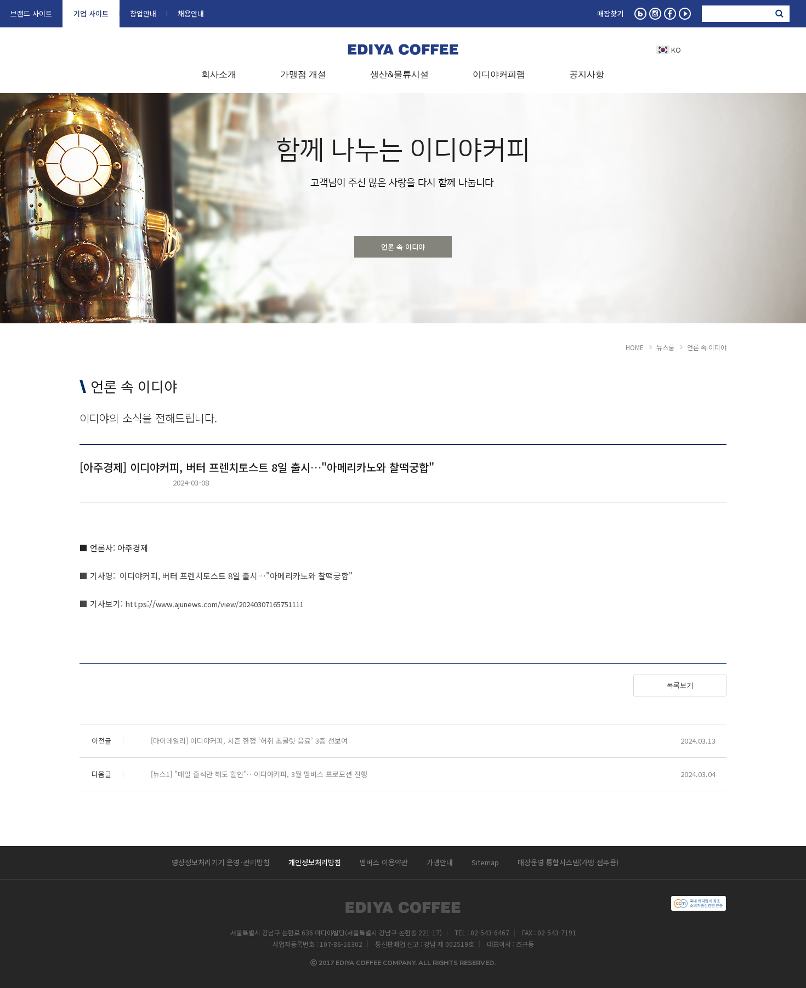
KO (676, 49)
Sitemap (485, 862)
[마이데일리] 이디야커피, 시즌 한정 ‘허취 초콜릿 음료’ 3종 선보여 (249, 740)
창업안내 (143, 12)
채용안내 (191, 12)
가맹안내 (440, 862)
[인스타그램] (655, 14)
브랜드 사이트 (31, 12)
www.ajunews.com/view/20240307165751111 (230, 604)
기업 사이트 (91, 12)
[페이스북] (670, 14)
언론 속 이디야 (403, 247)
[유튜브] (685, 14)
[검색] (779, 13)
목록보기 (680, 685)
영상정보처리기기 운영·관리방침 (221, 862)
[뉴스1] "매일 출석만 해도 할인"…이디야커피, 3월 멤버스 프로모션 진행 (259, 774)
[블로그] (640, 14)
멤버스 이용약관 (384, 862)
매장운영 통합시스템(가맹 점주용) (568, 862)
